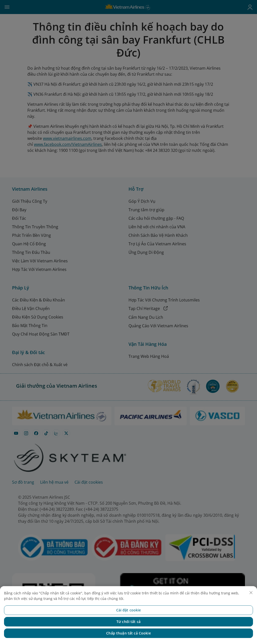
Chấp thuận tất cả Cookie (128, 633)
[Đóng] (251, 593)
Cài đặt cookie (128, 610)
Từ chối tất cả (128, 621)
